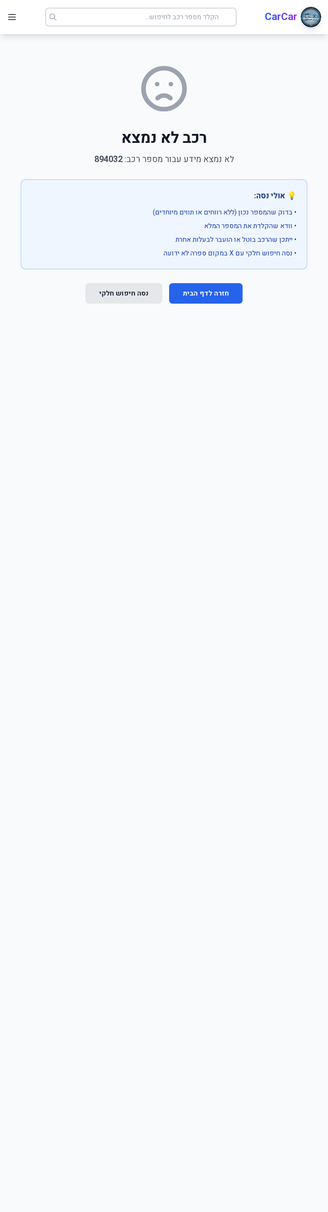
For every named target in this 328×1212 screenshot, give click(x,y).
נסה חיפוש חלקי (124, 293)
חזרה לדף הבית (206, 293)
